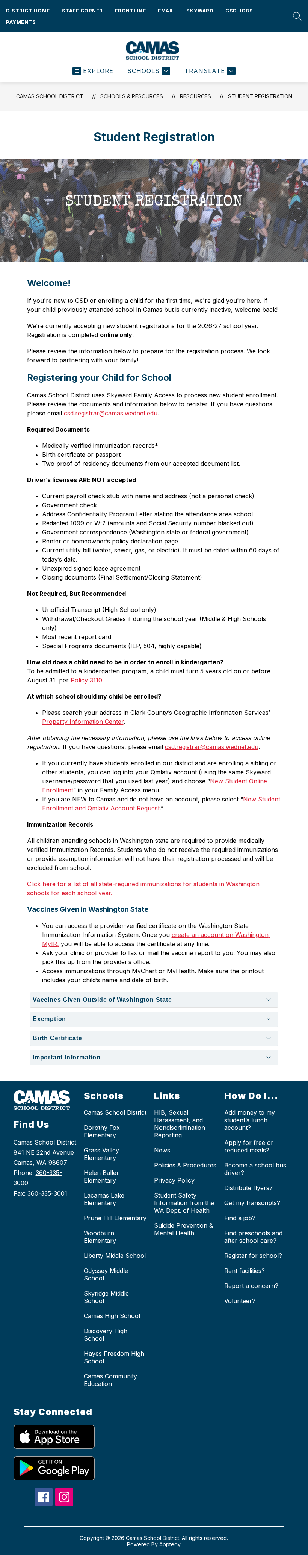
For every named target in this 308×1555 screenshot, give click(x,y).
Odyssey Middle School (106, 1274)
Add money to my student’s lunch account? (249, 1120)
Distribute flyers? (248, 1188)
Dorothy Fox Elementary (102, 1131)
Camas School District (49, 96)
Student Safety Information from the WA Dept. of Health (184, 1203)
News (162, 1150)
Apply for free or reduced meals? (248, 1146)
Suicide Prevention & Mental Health (183, 1229)
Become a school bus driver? (255, 1169)
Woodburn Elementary (100, 1236)
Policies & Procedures (185, 1165)
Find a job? (239, 1218)
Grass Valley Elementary (101, 1153)
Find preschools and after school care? (253, 1236)
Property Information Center (83, 721)
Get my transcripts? (252, 1203)
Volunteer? (239, 1301)
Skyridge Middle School (106, 1297)
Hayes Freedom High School (114, 1357)
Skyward (200, 11)
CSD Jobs (239, 11)
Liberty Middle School (115, 1255)
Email (166, 11)
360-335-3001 (47, 1193)
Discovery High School (105, 1334)
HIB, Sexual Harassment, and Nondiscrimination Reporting (179, 1124)
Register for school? (253, 1255)
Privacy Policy (174, 1180)
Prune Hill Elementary (115, 1218)
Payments (21, 22)
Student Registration (260, 96)
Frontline (130, 11)
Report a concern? (251, 1285)
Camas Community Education (110, 1379)
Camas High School (112, 1316)
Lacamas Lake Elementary (104, 1199)
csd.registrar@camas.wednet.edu (110, 413)
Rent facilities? (244, 1270)
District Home (28, 11)
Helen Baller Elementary (101, 1176)
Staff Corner (82, 11)
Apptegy (170, 1544)
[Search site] (295, 16)
